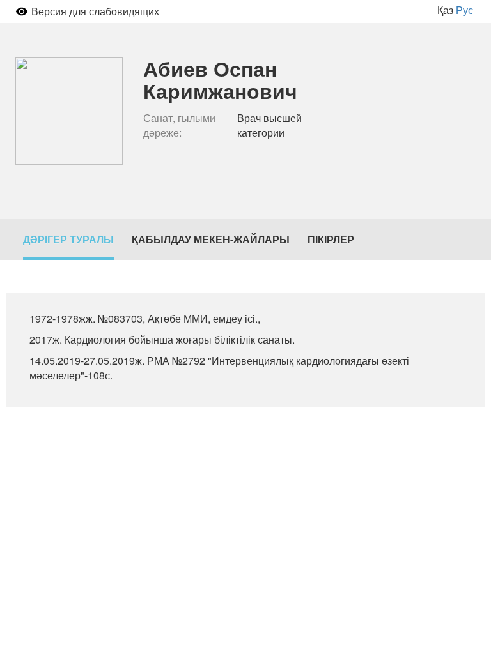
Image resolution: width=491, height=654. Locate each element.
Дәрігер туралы (68, 239)
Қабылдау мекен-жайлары (211, 239)
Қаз (445, 10)
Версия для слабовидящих (95, 11)
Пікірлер (331, 239)
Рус (464, 10)
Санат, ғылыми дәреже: (179, 125)
